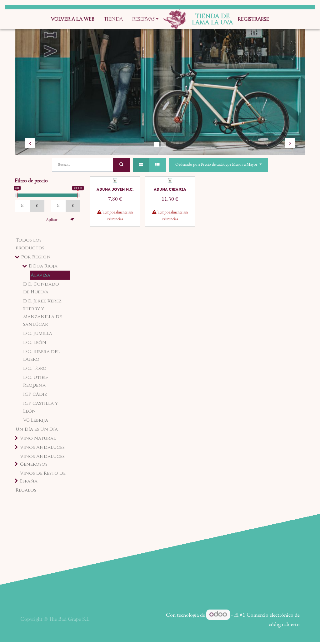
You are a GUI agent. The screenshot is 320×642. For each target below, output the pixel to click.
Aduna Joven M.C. (115, 189)
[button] (218, 165)
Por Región (36, 257)
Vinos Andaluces (42, 447)
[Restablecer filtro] (71, 220)
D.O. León (34, 342)
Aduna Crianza (170, 189)
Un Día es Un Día (37, 429)
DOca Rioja (43, 266)
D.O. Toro (35, 368)
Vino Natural (38, 438)
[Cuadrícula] (141, 165)
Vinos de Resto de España (43, 477)
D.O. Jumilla (37, 333)
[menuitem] (72, 19)
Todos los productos (30, 244)
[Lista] (157, 165)
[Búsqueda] (121, 165)
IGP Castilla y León (40, 407)
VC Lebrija (35, 420)
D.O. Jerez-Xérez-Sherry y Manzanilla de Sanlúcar (43, 313)
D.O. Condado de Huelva (41, 288)
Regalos (26, 490)
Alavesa (40, 275)
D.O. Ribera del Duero (41, 355)
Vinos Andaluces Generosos (42, 460)
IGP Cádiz (35, 394)
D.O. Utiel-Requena (35, 381)
